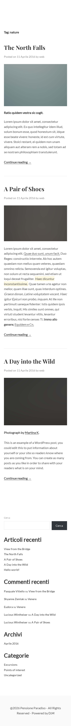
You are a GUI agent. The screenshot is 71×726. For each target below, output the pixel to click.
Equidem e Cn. (24, 324)
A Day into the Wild (29, 361)
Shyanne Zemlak (14, 599)
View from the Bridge (17, 549)
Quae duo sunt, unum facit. (42, 253)
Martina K (32, 432)
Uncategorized (13, 675)
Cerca (7, 517)
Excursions (10, 664)
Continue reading (17, 162)
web (41, 56)
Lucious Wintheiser (16, 614)
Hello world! (12, 569)
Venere (32, 599)
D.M (51, 713)
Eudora (8, 607)
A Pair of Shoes (24, 189)
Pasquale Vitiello (14, 591)
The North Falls (24, 47)
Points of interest (14, 670)
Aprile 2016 (11, 643)
